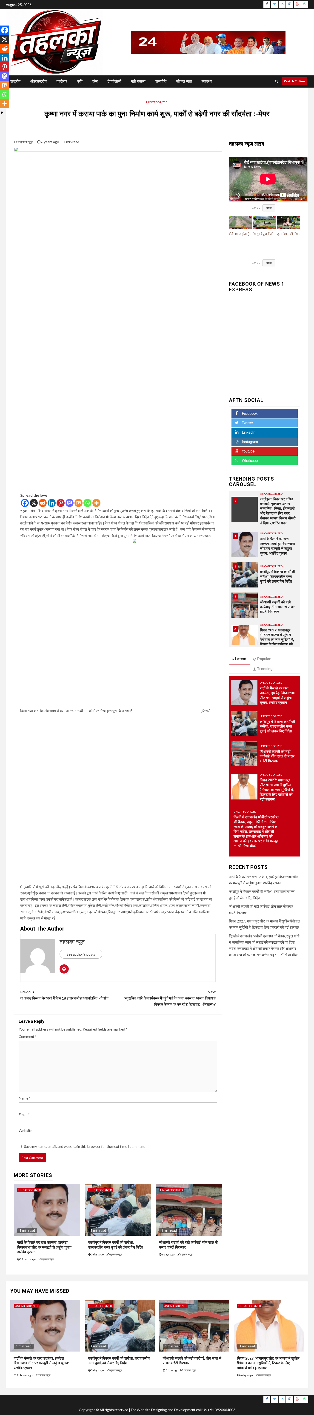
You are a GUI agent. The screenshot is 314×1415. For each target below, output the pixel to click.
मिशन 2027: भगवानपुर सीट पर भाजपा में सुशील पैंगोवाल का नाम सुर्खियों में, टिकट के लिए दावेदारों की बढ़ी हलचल (277, 609)
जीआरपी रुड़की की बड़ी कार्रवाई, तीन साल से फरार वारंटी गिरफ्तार (277, 576)
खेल (95, 81)
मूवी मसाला (138, 81)
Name (25, 1098)
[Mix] (78, 503)
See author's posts (81, 954)
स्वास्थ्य (207, 81)
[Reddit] (43, 503)
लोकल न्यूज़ (184, 81)
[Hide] (2, 113)
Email (24, 1114)
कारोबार (62, 81)
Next (269, 207)
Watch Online (294, 81)
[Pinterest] (61, 503)
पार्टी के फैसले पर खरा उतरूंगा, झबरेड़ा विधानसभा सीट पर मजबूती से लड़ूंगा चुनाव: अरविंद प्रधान (44, 1247)
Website (25, 1130)
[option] (264, 516)
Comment (28, 1036)
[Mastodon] (70, 503)
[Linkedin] (52, 503)
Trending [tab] (265, 669)
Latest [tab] (240, 659)
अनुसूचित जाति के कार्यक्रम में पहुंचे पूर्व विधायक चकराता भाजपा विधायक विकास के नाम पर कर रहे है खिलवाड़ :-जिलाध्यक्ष (170, 998)
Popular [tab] (264, 659)
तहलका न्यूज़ (25, 142)
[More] (96, 503)
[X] (34, 503)
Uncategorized (156, 102)
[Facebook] (25, 503)
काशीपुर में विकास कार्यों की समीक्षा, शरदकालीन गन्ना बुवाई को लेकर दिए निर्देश (277, 546)
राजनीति (160, 81)
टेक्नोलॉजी (114, 81)
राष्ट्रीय (15, 81)
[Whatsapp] (87, 503)
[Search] (276, 81)
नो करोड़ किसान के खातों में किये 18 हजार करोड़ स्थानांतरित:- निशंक (64, 995)
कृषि (80, 81)
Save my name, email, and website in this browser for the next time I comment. (84, 1146)
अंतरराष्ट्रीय (38, 81)
